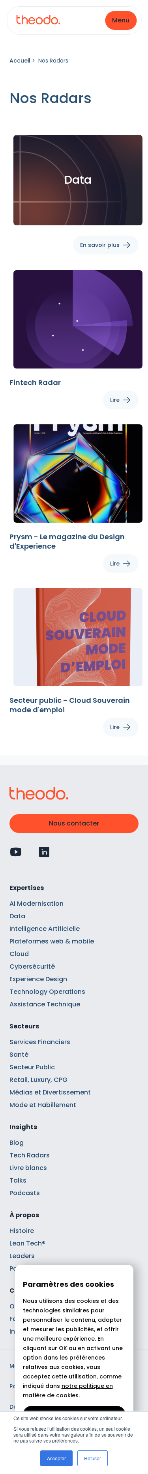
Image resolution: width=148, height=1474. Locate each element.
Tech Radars (29, 1155)
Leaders (22, 1255)
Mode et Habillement (42, 1104)
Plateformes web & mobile (51, 941)
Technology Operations (47, 991)
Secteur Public (32, 1067)
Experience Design (38, 979)
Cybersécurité (32, 966)
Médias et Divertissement (50, 1092)
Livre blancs (28, 1167)
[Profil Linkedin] (44, 852)
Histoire (21, 1230)
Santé (18, 1054)
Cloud (19, 953)
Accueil (19, 60)
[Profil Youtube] (15, 852)
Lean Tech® (27, 1243)
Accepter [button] (56, 1458)
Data (17, 916)
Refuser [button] (92, 1458)
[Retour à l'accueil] (38, 20)
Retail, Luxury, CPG (38, 1079)
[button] (121, 20)
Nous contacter (74, 823)
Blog (16, 1142)
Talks (17, 1180)
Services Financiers (39, 1042)
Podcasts (24, 1193)
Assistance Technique (44, 1004)
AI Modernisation (36, 903)
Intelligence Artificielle (44, 928)
